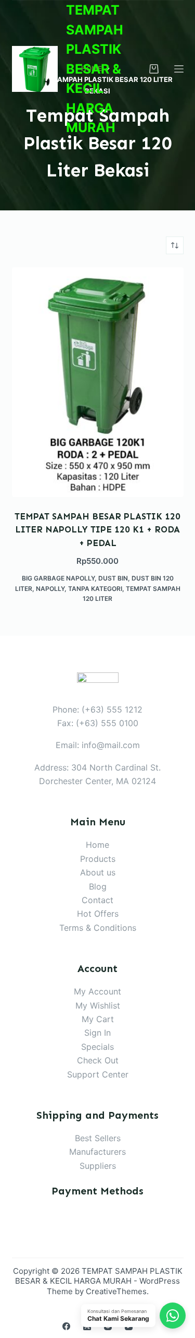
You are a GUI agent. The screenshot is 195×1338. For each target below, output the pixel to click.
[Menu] (179, 69)
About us (97, 872)
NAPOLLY (50, 589)
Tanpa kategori (95, 589)
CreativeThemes (116, 1291)
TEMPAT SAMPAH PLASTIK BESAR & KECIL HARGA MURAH (94, 68)
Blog (98, 886)
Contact (97, 900)
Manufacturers (97, 1151)
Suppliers (98, 1166)
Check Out (98, 1060)
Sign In (97, 1032)
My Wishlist (97, 1005)
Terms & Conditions (97, 927)
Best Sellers (98, 1138)
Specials (97, 1046)
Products (97, 859)
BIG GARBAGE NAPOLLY (58, 578)
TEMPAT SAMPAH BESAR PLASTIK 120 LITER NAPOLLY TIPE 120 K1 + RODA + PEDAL (97, 529)
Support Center (97, 1074)
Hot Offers (98, 913)
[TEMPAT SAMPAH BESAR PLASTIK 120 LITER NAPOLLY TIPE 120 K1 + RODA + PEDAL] (98, 382)
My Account (97, 991)
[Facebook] (66, 1326)
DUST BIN (113, 578)
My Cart (98, 1019)
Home (97, 844)
